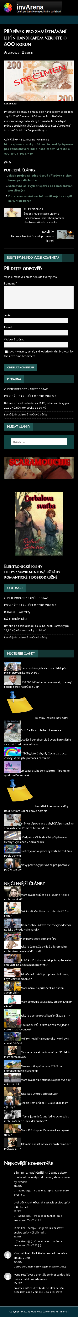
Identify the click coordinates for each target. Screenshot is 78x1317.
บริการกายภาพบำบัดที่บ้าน (30, 1173)
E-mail (8, 327)
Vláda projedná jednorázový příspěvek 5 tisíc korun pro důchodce (40, 178)
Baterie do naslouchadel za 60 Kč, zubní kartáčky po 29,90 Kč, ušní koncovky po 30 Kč (36, 405)
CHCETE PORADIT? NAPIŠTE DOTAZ (26, 389)
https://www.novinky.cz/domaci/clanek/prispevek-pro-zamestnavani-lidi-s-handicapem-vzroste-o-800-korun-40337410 (38, 149)
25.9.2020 (13, 53)
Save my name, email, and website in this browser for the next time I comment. (39, 354)
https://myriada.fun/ (24, 571)
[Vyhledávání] (39, 441)
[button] (72, 20)
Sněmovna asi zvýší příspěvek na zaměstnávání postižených (40, 188)
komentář (10, 283)
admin (29, 53)
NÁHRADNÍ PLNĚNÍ (15, 619)
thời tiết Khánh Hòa (26, 1202)
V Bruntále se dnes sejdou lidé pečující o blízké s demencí (42, 1277)
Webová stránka (14, 339)
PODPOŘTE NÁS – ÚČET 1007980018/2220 (30, 396)
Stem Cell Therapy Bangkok (31, 1228)
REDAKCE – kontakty (17, 612)
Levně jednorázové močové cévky (25, 414)
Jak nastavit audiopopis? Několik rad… (42, 1205)
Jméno (8, 315)
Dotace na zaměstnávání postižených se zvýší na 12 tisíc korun (40, 198)
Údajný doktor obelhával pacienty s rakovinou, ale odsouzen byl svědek (42, 1178)
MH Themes (62, 1312)
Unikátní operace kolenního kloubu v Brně (40, 1255)
